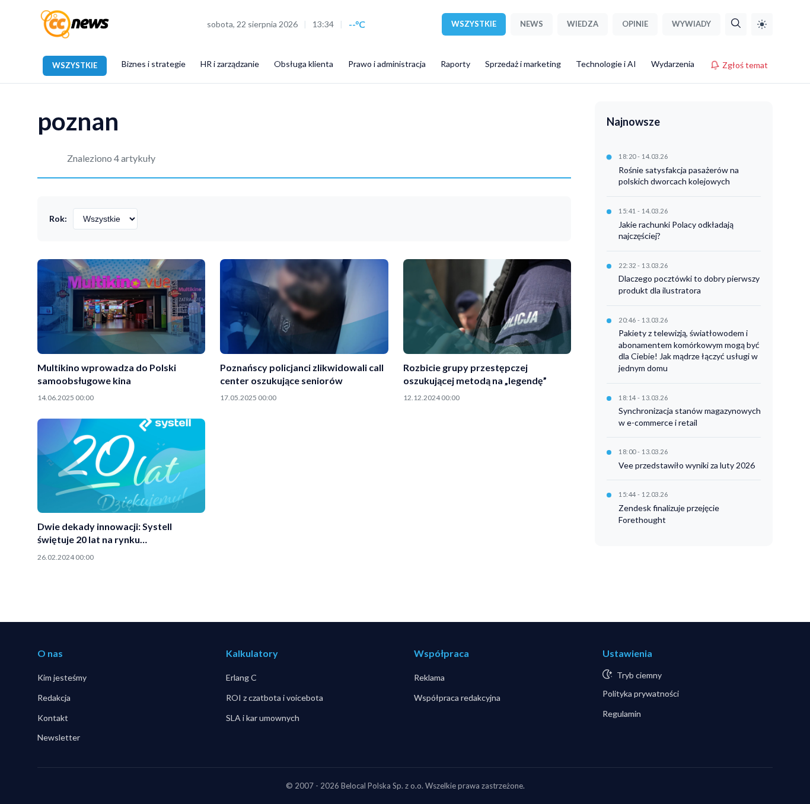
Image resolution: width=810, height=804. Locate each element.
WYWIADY (691, 23)
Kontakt (52, 718)
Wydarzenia (672, 64)
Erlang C (241, 677)
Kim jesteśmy (62, 677)
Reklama (429, 677)
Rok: (58, 218)
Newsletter (58, 737)
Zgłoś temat (745, 65)
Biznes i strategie (154, 64)
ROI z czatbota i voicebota (274, 698)
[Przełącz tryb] (762, 24)
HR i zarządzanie (229, 64)
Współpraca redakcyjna (457, 698)
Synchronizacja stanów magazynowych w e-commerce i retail (689, 416)
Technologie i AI (606, 64)
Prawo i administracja (387, 64)
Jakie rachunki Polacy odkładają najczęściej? (676, 230)
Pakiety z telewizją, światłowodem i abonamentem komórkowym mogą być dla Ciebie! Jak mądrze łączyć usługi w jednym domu (689, 350)
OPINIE (635, 23)
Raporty (455, 64)
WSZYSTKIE (473, 23)
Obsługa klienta (303, 64)
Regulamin (621, 714)
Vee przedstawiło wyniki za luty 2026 (686, 465)
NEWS (531, 23)
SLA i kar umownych (262, 718)
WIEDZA (582, 23)
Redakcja (54, 698)
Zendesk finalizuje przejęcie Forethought (668, 514)
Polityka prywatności (640, 693)
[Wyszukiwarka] (736, 24)
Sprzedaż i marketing (523, 64)
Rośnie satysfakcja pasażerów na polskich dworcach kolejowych (678, 176)
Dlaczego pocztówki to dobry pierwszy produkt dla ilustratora (689, 284)
